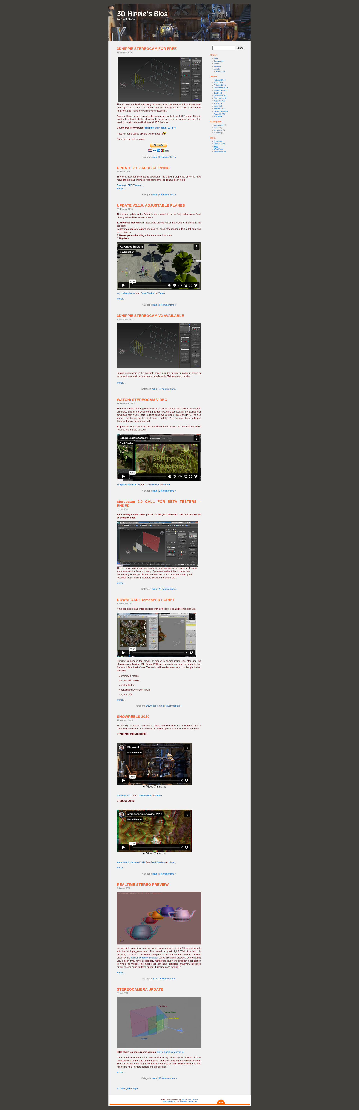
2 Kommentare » (167, 491)
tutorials (217, 133)
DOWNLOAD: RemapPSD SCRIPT (145, 600)
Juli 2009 (218, 116)
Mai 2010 (218, 106)
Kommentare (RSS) (188, 1101)
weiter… (121, 188)
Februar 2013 (220, 85)
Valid (219, 144)
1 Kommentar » (167, 978)
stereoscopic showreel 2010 (131, 862)
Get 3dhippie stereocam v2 (170, 1052)
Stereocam (220, 71)
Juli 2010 (218, 103)
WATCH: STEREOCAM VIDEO (142, 400)
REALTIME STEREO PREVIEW (143, 885)
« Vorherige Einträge (127, 1088)
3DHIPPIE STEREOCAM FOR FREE (147, 49)
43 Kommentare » (168, 1078)
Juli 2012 (218, 93)
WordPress (218, 149)
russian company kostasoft (144, 957)
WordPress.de (220, 152)
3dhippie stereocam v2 (128, 484)
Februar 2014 (220, 80)
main (154, 157)
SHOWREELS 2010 (133, 717)
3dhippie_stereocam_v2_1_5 (160, 127)
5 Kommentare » (167, 194)
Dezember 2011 (221, 96)
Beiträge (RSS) (168, 1101)
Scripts (217, 69)
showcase (218, 130)
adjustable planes (126, 293)
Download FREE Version (129, 185)
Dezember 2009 (221, 111)
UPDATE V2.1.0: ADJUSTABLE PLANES (151, 205)
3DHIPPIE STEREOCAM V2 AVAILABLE (150, 316)
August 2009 (219, 114)
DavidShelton (147, 293)
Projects (217, 66)
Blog (216, 58)
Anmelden (218, 141)
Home (216, 64)
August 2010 (219, 101)
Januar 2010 (219, 109)
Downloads (152, 706)
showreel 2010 (124, 795)
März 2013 (218, 82)
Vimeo (161, 293)
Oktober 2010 (220, 98)
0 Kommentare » (167, 157)
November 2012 (221, 90)
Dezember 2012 (221, 88)
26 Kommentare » (168, 589)
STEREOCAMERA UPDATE (140, 989)
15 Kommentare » (168, 389)
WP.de (195, 1099)
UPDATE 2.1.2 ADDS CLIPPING (143, 168)
